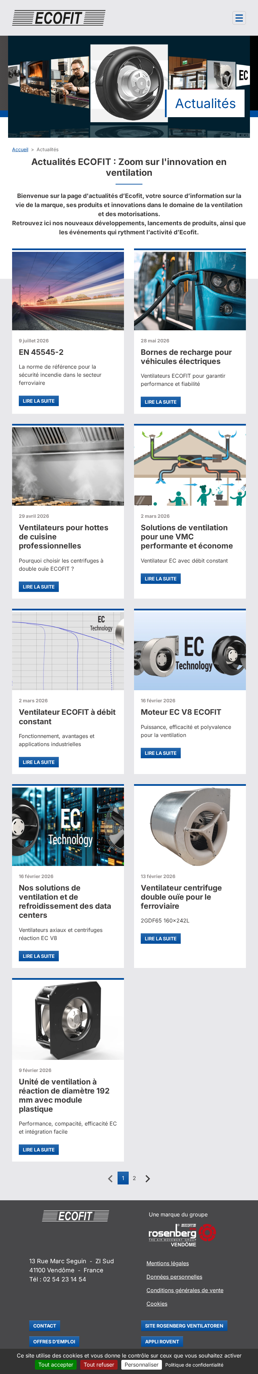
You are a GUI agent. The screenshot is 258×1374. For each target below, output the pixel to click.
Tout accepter (55, 1364)
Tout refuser (99, 1364)
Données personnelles (174, 1276)
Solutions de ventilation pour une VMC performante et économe (187, 536)
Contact (44, 1326)
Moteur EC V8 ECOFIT (181, 711)
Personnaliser (142, 1364)
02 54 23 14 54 (64, 1279)
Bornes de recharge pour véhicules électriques (186, 356)
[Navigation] (239, 18)
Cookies (156, 1303)
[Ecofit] (58, 18)
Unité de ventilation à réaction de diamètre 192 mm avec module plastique (64, 1095)
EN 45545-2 (41, 352)
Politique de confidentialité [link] (194, 1365)
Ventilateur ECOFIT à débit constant (67, 716)
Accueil (20, 149)
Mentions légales (167, 1263)
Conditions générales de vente (184, 1290)
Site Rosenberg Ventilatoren (184, 1326)
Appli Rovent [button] (162, 1341)
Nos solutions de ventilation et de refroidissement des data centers (65, 901)
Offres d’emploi (54, 1341)
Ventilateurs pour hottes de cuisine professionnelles (64, 536)
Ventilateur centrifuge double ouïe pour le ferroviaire (181, 896)
